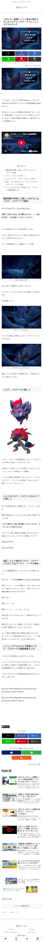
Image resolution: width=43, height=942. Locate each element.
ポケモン (6, 726)
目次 (18, 166)
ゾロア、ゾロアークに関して (15, 176)
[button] (34, 59)
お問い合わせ (21, 935)
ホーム (11, 929)
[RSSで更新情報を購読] (21, 758)
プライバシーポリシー (11, 932)
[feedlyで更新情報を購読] (31, 752)
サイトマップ (31, 932)
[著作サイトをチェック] (11, 752)
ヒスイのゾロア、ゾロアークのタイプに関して (21, 179)
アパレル (32, 929)
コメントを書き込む (21, 906)
